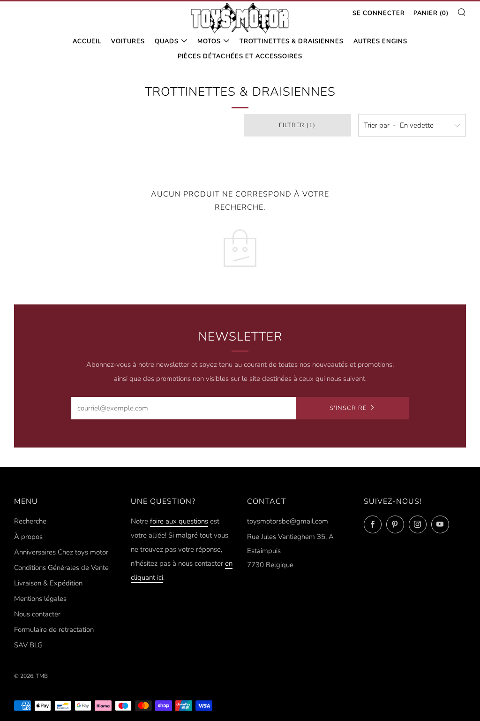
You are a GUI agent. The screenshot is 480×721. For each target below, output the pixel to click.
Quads (167, 41)
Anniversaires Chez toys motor (61, 552)
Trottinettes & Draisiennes (292, 41)
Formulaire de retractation (54, 629)
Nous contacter (37, 614)
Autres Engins (380, 41)
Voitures (128, 41)
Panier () (431, 13)
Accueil (87, 41)
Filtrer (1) (297, 125)
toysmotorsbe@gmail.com (287, 521)
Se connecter (378, 13)
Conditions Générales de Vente (61, 567)
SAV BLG (28, 645)
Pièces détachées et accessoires (240, 56)
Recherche (30, 521)
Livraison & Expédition (48, 583)
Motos (209, 41)
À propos (28, 536)
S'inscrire (348, 408)
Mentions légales (40, 598)
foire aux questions (179, 521)
